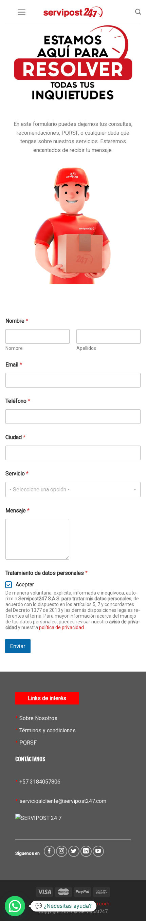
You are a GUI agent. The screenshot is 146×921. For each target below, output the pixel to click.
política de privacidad (61, 627)
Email (13, 364)
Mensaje (17, 510)
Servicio (17, 473)
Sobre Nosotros (38, 718)
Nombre (14, 348)
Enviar (17, 646)
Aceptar (25, 584)
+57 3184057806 (39, 781)
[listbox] (73, 489)
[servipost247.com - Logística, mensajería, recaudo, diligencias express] (73, 11)
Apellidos (86, 348)
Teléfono (17, 401)
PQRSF (28, 742)
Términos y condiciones (47, 730)
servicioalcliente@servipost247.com (62, 801)
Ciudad (15, 437)
